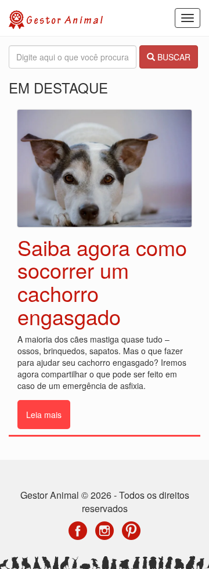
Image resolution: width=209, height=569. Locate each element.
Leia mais (44, 414)
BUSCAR (172, 57)
